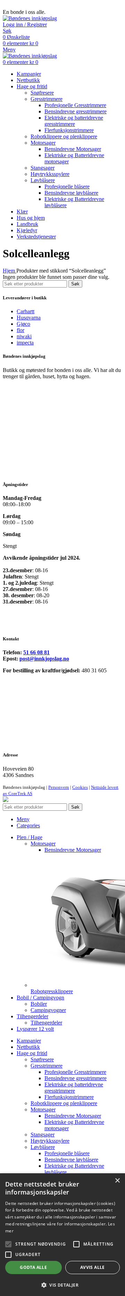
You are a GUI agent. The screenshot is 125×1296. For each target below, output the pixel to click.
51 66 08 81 (36, 652)
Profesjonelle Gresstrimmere (75, 105)
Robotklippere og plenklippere (64, 136)
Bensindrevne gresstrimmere (75, 111)
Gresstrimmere (46, 99)
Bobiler (39, 1004)
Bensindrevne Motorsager (72, 149)
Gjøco (23, 324)
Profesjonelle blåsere (67, 186)
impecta (25, 343)
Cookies (80, 787)
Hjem (9, 271)
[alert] (62, 1234)
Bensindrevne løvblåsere (71, 193)
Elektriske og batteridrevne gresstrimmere (73, 121)
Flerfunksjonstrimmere (69, 130)
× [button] (117, 1180)
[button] (62, 1284)
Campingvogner (48, 1010)
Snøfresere (42, 93)
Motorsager (43, 143)
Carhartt (25, 311)
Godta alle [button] (33, 1267)
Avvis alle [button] (92, 1267)
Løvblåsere (43, 180)
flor (20, 330)
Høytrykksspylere (50, 174)
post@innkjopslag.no (44, 659)
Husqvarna (29, 318)
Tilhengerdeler (46, 1023)
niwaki (24, 336)
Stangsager (43, 168)
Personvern (58, 787)
